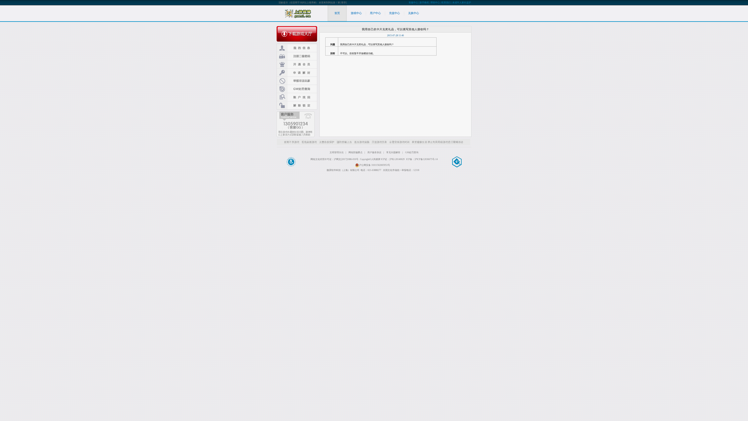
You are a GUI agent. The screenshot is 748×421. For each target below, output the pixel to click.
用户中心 (375, 13)
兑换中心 (413, 13)
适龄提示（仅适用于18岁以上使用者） (298, 2)
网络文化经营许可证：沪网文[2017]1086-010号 (334, 159)
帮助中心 (435, 2)
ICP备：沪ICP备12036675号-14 (422, 159)
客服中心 (413, 2)
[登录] (343, 2)
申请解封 (297, 73)
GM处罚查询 (297, 89)
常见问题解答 (393, 152)
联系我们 (446, 2)
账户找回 (297, 97)
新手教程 (424, 2)
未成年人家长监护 (461, 2)
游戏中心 (356, 13)
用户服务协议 (374, 152)
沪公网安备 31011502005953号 (374, 165)
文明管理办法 (337, 152)
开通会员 (297, 64)
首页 (337, 13)
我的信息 (297, 48)
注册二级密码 (297, 56)
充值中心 (394, 13)
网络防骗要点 (355, 152)
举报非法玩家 (297, 81)
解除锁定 (297, 105)
